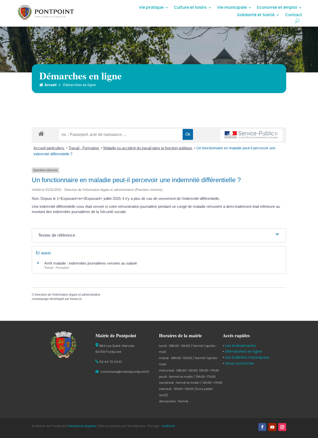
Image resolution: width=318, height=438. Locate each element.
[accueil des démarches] (41, 133)
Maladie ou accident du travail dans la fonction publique (148, 148)
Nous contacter (239, 363)
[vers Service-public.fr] (251, 135)
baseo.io (76, 299)
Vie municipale (232, 8)
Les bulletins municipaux (247, 357)
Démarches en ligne (243, 351)
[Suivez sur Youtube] (272, 427)
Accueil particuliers (49, 148)
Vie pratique (151, 8)
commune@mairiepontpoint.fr (125, 371)
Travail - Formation (84, 148)
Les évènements (240, 345)
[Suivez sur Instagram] (282, 427)
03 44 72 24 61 (110, 361)
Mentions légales (82, 426)
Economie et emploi (277, 8)
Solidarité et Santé (256, 15)
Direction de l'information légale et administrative (67, 294)
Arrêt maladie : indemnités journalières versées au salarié (90, 263)
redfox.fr (168, 426)
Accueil (50, 85)
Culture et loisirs (190, 8)
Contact (293, 15)
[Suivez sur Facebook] (262, 427)
